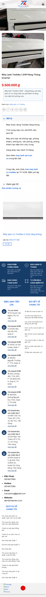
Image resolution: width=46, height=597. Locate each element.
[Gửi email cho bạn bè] (17, 110)
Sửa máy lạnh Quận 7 (9, 540)
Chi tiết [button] (7, 244)
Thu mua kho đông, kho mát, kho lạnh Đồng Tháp (11, 560)
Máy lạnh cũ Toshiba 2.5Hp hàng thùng (22, 234)
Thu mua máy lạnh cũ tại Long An (10, 572)
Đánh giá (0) (12, 184)
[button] (3, 4)
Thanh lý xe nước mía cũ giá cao (11, 535)
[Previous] (3, 254)
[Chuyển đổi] (4, 118)
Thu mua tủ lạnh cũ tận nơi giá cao (34, 341)
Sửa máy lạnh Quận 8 (9, 577)
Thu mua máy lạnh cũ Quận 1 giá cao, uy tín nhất (11, 517)
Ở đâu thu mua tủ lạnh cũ (34, 311)
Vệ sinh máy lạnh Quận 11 (11, 545)
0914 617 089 (14, 240)
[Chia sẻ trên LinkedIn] (25, 110)
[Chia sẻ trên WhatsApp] (4, 110)
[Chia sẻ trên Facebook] (8, 110)
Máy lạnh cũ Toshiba (17, 104)
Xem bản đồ (12, 321)
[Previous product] (26, 21)
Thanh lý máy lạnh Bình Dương (10, 566)
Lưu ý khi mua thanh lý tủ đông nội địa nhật (34, 323)
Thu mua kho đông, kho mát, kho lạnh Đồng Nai (10, 523)
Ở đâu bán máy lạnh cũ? (33, 352)
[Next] (10, 254)
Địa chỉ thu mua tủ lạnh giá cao (34, 335)
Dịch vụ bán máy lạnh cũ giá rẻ (34, 347)
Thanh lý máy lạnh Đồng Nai (10, 529)
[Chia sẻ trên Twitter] (12, 110)
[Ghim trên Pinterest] (21, 110)
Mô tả (9, 118)
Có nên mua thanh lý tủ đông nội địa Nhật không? (34, 317)
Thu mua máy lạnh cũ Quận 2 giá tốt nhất (9, 554)
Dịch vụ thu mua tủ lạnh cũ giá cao (34, 329)
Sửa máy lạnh (6, 549)
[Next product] (26, 16)
